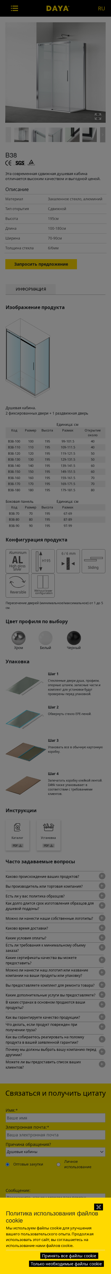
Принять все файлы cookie (69, 1256)
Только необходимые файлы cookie (66, 1264)
